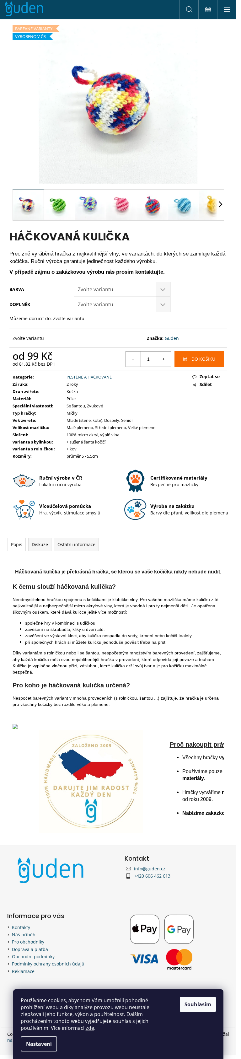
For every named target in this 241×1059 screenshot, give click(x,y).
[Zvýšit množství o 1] (163, 359)
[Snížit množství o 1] (133, 359)
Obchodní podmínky (33, 957)
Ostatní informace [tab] (76, 544)
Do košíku (203, 359)
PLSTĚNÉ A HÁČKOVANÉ (89, 377)
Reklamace (23, 971)
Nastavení (39, 1043)
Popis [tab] (16, 544)
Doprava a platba (30, 949)
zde (90, 1027)
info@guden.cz (149, 869)
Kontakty (21, 927)
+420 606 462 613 (152, 876)
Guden (172, 338)
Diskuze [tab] (40, 544)
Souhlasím (198, 1004)
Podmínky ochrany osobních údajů (48, 964)
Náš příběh (23, 935)
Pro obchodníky (28, 942)
